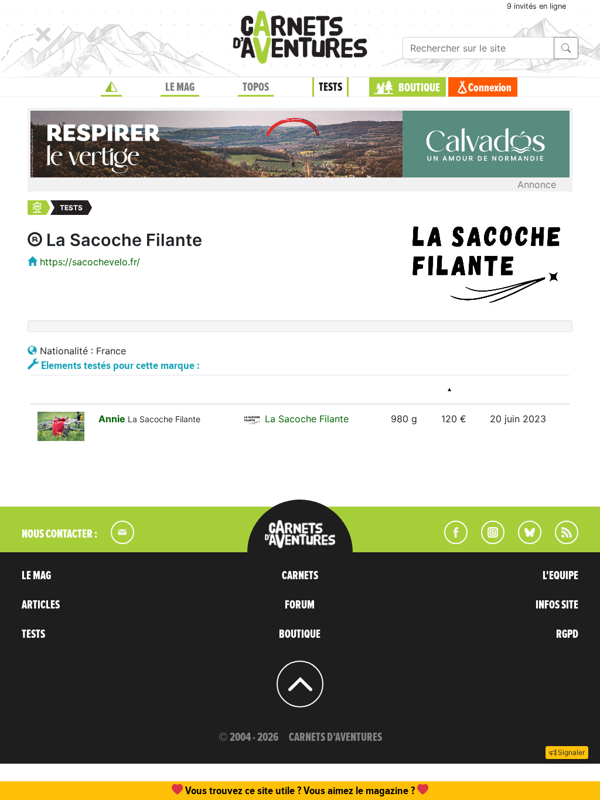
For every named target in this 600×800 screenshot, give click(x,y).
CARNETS (300, 576)
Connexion (490, 88)
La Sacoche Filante (307, 419)
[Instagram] (487, 540)
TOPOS (256, 87)
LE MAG (180, 87)
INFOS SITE (557, 605)
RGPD (567, 634)
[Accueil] (111, 87)
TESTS (330, 87)
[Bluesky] (523, 540)
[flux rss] (560, 540)
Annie (113, 419)
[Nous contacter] (116, 540)
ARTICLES (41, 605)
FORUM (300, 605)
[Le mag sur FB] (450, 540)
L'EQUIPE (560, 576)
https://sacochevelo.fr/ (90, 262)
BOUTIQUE (419, 88)
